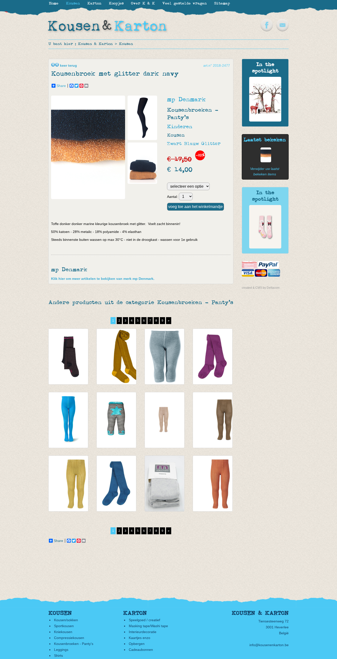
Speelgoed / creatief (144, 620)
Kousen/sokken (66, 620)
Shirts (58, 656)
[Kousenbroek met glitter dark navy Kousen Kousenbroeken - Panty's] (89, 198)
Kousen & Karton (95, 44)
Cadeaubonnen (141, 650)
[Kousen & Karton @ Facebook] (267, 30)
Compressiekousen (69, 638)
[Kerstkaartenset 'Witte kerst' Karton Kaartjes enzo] (265, 120)
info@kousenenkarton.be (269, 645)
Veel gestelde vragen (184, 3)
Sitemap (222, 3)
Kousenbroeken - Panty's (73, 644)
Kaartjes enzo (139, 638)
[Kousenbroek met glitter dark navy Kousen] (264, 161)
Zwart (174, 144)
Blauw (191, 144)
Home (53, 3)
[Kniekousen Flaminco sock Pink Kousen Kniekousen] (265, 247)
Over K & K (143, 3)
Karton (94, 3)
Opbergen (137, 644)
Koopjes (116, 3)
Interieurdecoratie (142, 632)
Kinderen (179, 126)
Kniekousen (63, 632)
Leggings (61, 650)
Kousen (126, 44)
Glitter (211, 144)
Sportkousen (64, 626)
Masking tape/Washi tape (148, 626)
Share (61, 86)
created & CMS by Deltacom (261, 287)
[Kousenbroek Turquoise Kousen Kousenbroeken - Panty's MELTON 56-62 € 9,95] (68, 420)
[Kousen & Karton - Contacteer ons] (282, 30)
